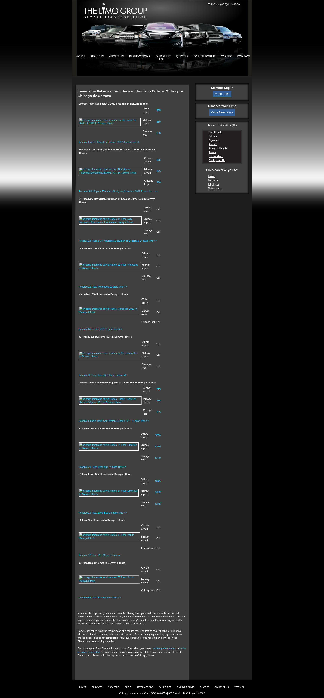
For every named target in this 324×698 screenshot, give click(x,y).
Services (97, 56)
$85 (158, 400)
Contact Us (221, 687)
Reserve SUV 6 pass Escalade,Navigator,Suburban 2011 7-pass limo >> (118, 191)
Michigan (214, 184)
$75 (158, 159)
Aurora (212, 152)
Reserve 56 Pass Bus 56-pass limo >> (100, 597)
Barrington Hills (217, 160)
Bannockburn (216, 156)
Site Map (239, 687)
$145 (157, 481)
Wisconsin (215, 188)
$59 (158, 121)
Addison (213, 136)
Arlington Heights (218, 148)
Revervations (144, 687)
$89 (158, 182)
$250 (157, 435)
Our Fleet (163, 56)
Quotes (182, 56)
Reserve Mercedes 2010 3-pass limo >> (100, 329)
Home (80, 56)
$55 (158, 110)
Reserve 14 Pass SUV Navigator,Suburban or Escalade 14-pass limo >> (118, 240)
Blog (128, 687)
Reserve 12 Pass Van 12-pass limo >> (100, 555)
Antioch (213, 144)
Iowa (211, 176)
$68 (158, 133)
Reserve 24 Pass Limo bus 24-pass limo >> (102, 467)
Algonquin (214, 140)
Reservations (139, 56)
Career (226, 56)
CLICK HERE (222, 94)
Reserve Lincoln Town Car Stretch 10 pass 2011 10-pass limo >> (114, 421)
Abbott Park (215, 132)
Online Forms (205, 56)
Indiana (213, 180)
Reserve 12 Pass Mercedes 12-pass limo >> (103, 286)
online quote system (164, 648)
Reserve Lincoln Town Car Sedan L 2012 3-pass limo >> (109, 142)
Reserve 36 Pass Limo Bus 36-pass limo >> (103, 375)
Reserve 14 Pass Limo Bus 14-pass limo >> (103, 512)
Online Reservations (222, 112)
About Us (116, 56)
